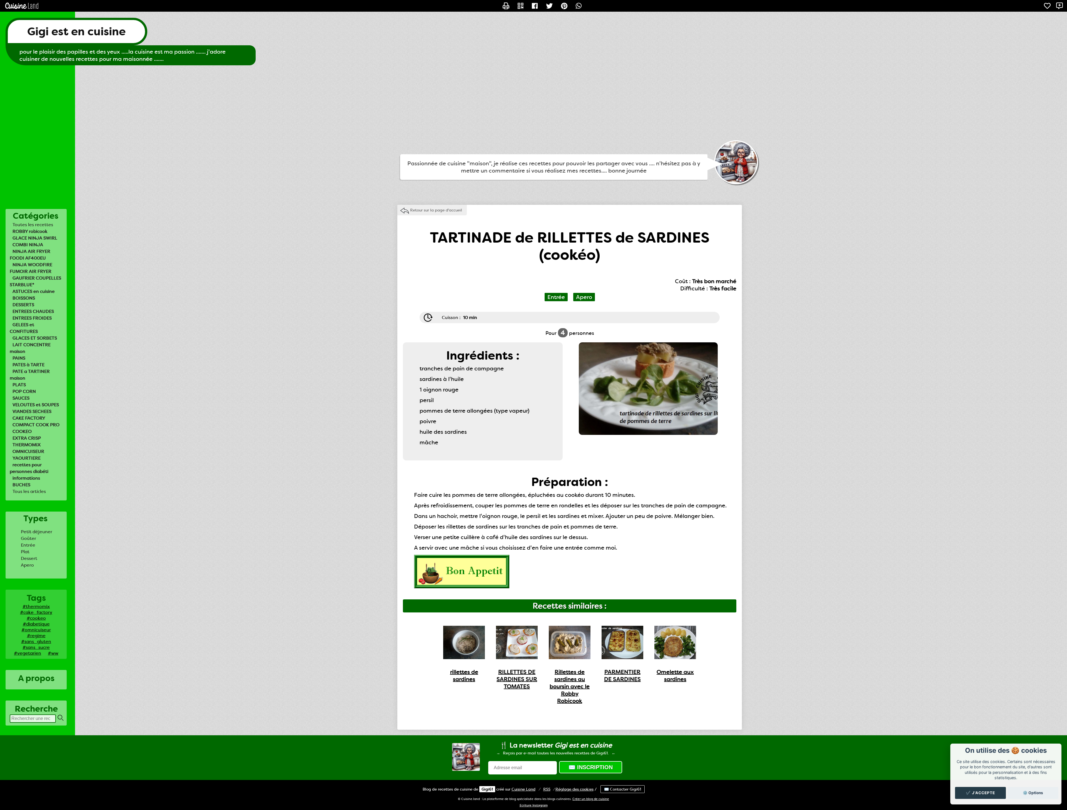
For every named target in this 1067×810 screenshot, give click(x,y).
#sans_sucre (36, 647)
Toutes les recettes (33, 225)
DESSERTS (23, 305)
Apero (27, 565)
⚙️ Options (1033, 793)
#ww (53, 653)
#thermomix (36, 606)
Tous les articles (29, 491)
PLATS (19, 385)
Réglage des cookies (574, 789)
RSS (546, 789)
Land (523, 789)
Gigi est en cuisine (76, 31)
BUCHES (21, 485)
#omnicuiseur (36, 630)
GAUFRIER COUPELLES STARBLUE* (35, 281)
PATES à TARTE (28, 365)
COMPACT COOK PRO (36, 425)
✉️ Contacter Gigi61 (622, 789)
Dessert (29, 558)
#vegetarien (27, 653)
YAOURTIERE (27, 458)
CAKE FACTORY (29, 418)
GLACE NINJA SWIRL (35, 238)
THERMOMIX (27, 445)
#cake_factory (36, 612)
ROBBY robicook (30, 231)
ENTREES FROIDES (32, 318)
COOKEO (22, 431)
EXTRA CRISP (27, 438)
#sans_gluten (36, 641)
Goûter (28, 538)
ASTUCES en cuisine (34, 291)
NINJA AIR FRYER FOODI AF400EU (30, 254)
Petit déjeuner (36, 532)
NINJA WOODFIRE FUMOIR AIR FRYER (31, 268)
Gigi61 (487, 789)
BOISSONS (24, 298)
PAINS (19, 358)
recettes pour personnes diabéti (29, 468)
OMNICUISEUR (28, 451)
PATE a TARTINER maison (30, 374)
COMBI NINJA (28, 245)
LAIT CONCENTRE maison (30, 348)
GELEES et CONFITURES (24, 328)
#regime (36, 636)
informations (26, 478)
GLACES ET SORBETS (35, 338)
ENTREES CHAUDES (33, 311)
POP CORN (24, 391)
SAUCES (21, 398)
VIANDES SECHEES (32, 411)
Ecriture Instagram (534, 805)
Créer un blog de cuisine (590, 799)
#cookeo (36, 618)
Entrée (28, 545)
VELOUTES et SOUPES (36, 405)
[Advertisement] (533, 110)
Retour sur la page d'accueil (436, 210)
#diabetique (36, 624)
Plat (25, 552)
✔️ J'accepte (980, 793)
